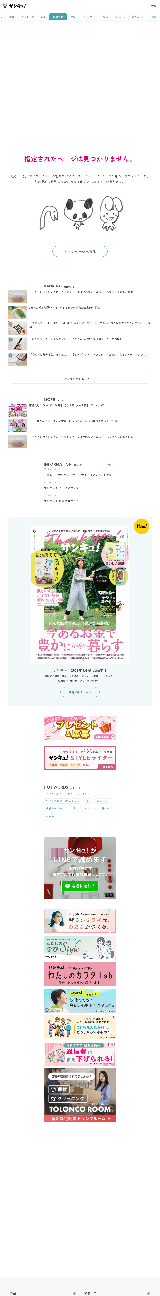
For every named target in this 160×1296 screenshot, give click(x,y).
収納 (72, 17)
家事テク (58, 17)
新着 (11, 17)
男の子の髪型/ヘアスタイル (62, 801)
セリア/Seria (53, 794)
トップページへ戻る (80, 251)
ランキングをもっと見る (80, 379)
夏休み (106, 808)
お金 (43, 17)
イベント (90, 808)
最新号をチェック (79, 692)
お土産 (50, 815)
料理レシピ (138, 17)
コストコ (73, 808)
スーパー (120, 17)
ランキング (27, 17)
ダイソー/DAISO (77, 794)
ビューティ (88, 17)
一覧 (109, 464)
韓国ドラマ (103, 801)
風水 (88, 801)
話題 (153, 17)
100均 (105, 17)
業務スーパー (54, 808)
